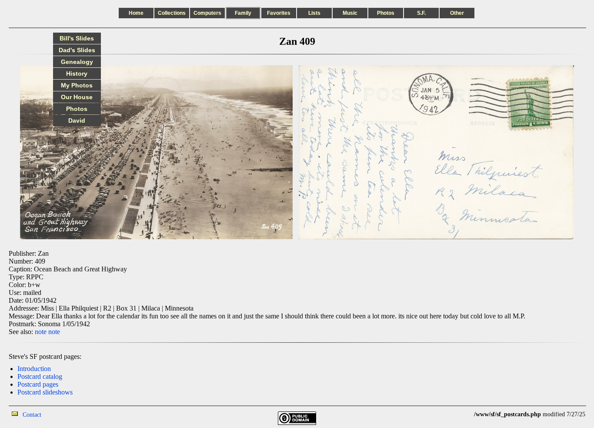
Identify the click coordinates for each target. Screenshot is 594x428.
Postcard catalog (39, 376)
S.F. (421, 13)
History (76, 73)
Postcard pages (37, 384)
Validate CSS (458, 414)
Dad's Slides (77, 50)
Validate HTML (60, 414)
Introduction (34, 368)
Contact (32, 414)
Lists (314, 13)
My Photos (77, 85)
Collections (172, 13)
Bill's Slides (77, 38)
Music (350, 13)
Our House (77, 97)
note (41, 331)
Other (457, 13)
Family (243, 13)
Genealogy (77, 61)
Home (136, 13)
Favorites (278, 13)
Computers (207, 13)
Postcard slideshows (45, 392)
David (76, 120)
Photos (385, 13)
